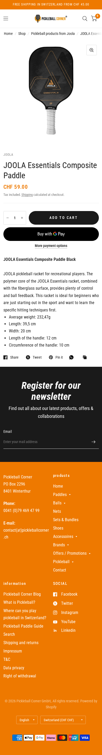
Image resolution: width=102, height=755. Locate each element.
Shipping (27, 195)
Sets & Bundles (65, 519)
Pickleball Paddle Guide (23, 626)
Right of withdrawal (19, 675)
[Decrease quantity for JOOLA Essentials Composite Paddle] (8, 217)
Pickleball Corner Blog (22, 594)
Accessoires (63, 536)
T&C (6, 659)
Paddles (60, 494)
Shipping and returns (20, 642)
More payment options (51, 246)
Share (14, 357)
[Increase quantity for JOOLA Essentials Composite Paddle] (22, 217)
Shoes (58, 528)
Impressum (12, 651)
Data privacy (13, 667)
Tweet (37, 357)
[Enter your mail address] (93, 442)
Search (9, 634)
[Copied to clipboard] (86, 357)
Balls (57, 502)
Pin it (59, 357)
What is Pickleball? (19, 602)
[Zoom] (91, 50)
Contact (59, 570)
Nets (57, 511)
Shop (22, 33)
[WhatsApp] (72, 357)
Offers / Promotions (70, 553)
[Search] (85, 18)
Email (7, 431)
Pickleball (61, 561)
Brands (59, 544)
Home (8, 33)
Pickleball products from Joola (53, 33)
